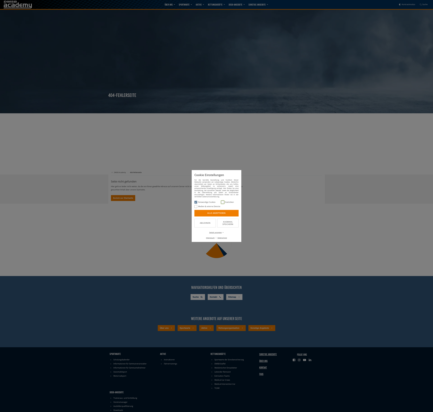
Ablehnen (205, 223)
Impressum (210, 238)
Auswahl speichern (227, 223)
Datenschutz (222, 238)
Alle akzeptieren (216, 213)
